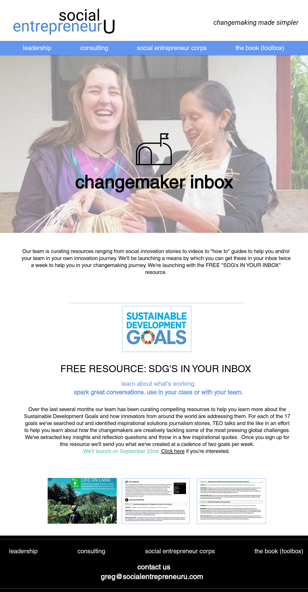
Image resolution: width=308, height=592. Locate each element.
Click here (173, 451)
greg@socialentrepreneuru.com (153, 576)
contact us (153, 567)
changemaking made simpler (255, 22)
